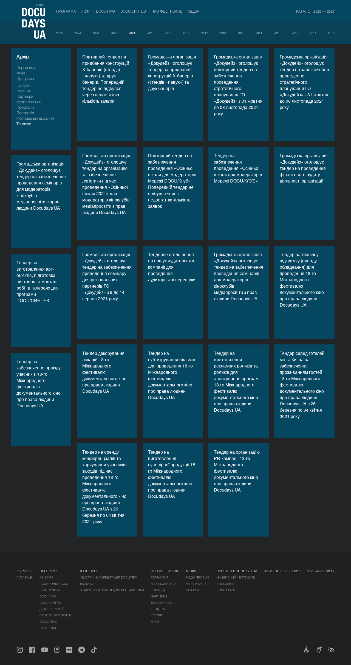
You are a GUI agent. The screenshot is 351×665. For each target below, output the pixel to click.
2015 (240, 33)
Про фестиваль (166, 11)
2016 (222, 33)
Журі (85, 11)
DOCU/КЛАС (48, 621)
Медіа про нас (28, 101)
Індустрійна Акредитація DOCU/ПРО (108, 577)
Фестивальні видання (35, 118)
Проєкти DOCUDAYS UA (236, 570)
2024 (77, 33)
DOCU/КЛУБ (225, 583)
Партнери (24, 96)
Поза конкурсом (53, 583)
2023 (95, 33)
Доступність (161, 602)
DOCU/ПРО (105, 11)
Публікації (24, 577)
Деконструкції (51, 609)
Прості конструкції (55, 615)
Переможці (26, 67)
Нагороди (47, 627)
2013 (277, 33)
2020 (150, 33)
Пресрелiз (25, 107)
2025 (59, 33)
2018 (186, 33)
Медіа (193, 11)
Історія (157, 615)
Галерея (23, 85)
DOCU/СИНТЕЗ (133, 11)
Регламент (159, 577)
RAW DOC (86, 583)
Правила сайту (321, 570)
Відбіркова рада (163, 583)
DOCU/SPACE (226, 590)
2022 (114, 33)
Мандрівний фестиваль (235, 577)
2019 (168, 33)
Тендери (23, 123)
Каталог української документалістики (111, 590)
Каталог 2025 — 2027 (315, 11)
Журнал (23, 570)
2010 (331, 33)
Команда (158, 590)
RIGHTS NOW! (49, 590)
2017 (204, 33)
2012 (295, 33)
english (40, 4)
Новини (23, 90)
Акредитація (196, 583)
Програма (66, 11)
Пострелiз (25, 112)
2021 (132, 33)
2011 (313, 33)
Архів (155, 621)
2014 (259, 33)
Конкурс (46, 577)
